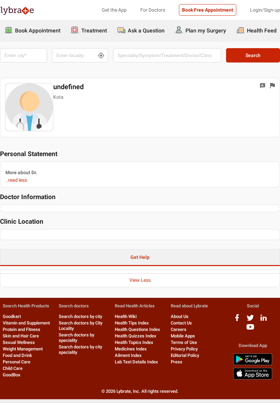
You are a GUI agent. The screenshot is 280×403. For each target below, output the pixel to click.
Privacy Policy (184, 348)
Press (176, 361)
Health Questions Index (137, 329)
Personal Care (16, 361)
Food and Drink (17, 355)
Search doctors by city (80, 316)
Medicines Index (131, 348)
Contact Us (181, 322)
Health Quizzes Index (135, 335)
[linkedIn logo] (264, 320)
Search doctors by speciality (76, 337)
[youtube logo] (250, 329)
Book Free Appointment (207, 10)
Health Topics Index (134, 342)
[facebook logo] (237, 320)
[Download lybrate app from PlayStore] (252, 363)
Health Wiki (126, 316)
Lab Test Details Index (136, 361)
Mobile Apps (183, 335)
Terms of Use (184, 342)
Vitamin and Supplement (26, 322)
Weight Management (23, 348)
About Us (179, 316)
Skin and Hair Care (21, 335)
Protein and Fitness (21, 329)
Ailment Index (128, 355)
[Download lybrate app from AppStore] (252, 378)
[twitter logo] (250, 320)
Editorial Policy (185, 355)
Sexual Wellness (19, 342)
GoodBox (11, 374)
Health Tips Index (132, 322)
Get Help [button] (140, 257)
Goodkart (12, 316)
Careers (178, 329)
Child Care (13, 368)
